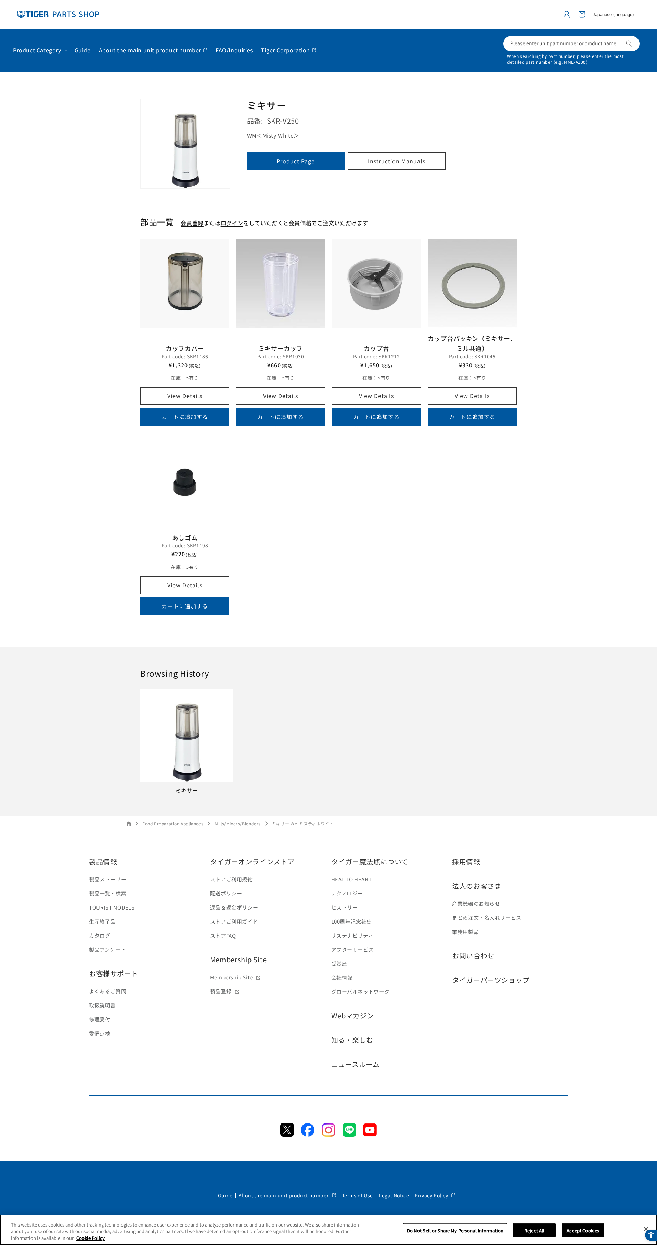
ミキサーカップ (280, 348)
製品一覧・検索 (107, 893)
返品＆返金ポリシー (234, 907)
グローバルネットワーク (360, 991)
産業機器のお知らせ (476, 903)
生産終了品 (102, 921)
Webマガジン (352, 1015)
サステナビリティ (352, 935)
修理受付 (99, 1019)
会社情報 (341, 977)
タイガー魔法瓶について (370, 861)
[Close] (646, 1228)
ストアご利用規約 (231, 879)
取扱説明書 (102, 1005)
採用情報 (466, 861)
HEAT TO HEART (351, 879)
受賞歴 (339, 963)
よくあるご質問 (107, 991)
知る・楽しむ (352, 1040)
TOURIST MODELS (111, 907)
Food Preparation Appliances (172, 823)
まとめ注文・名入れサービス (486, 917)
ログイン (232, 223)
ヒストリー (344, 907)
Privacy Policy (432, 1195)
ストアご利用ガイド (234, 921)
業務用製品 (465, 931)
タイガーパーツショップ (491, 980)
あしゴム (184, 537)
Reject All (534, 1230)
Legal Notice (394, 1195)
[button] (581, 14)
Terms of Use (357, 1195)
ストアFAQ (223, 935)
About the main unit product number (284, 1195)
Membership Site (238, 959)
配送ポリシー (226, 893)
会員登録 (192, 223)
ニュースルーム (355, 1064)
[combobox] (571, 43)
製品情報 (103, 861)
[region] (328, 1230)
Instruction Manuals (396, 161)
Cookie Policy (90, 1238)
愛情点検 (99, 1033)
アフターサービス (352, 949)
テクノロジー (347, 893)
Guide (225, 1195)
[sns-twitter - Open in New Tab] (287, 1134)
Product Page (295, 161)
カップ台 (376, 348)
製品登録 (220, 991)
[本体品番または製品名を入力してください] (628, 43)
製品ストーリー (107, 879)
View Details (184, 396)
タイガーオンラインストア (252, 861)
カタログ (99, 935)
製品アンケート (107, 949)
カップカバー (185, 348)
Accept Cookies (583, 1230)
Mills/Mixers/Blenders (238, 823)
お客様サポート (113, 973)
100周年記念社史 (351, 921)
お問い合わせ (473, 956)
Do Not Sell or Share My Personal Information (455, 1230)
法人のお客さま (476, 886)
